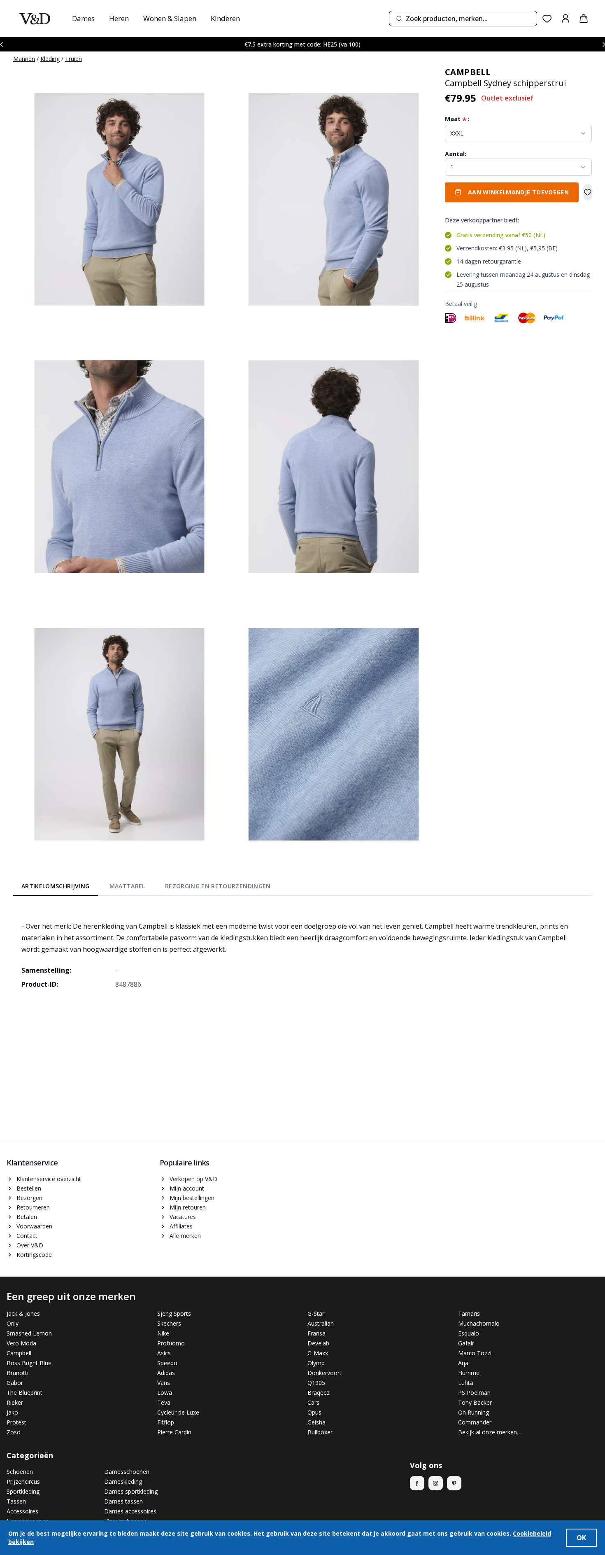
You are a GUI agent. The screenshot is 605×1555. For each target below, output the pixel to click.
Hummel (469, 1373)
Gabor (15, 1383)
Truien (73, 59)
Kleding (50, 59)
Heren (119, 18)
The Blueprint (24, 1392)
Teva (163, 1402)
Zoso (14, 1432)
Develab (318, 1343)
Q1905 (316, 1383)
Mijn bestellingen (192, 1198)
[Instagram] (435, 1483)
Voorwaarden (34, 1226)
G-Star (315, 1313)
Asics (164, 1353)
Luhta (465, 1383)
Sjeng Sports (174, 1313)
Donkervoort (324, 1373)
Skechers (169, 1323)
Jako (12, 1412)
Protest (16, 1422)
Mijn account (187, 1188)
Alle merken (185, 1236)
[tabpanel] (302, 949)
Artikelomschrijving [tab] (55, 886)
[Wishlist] (547, 18)
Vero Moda (21, 1343)
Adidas (166, 1373)
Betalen (26, 1217)
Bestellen (28, 1188)
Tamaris (469, 1313)
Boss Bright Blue (29, 1363)
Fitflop (165, 1422)
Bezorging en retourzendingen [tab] (218, 886)
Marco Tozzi (474, 1353)
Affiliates (181, 1226)
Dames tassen (123, 1501)
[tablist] (146, 887)
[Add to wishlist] (588, 192)
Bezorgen (29, 1198)
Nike (163, 1333)
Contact (26, 1236)
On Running (473, 1412)
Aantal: (455, 154)
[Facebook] (417, 1483)
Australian (320, 1323)
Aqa (463, 1363)
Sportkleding (23, 1491)
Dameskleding (123, 1481)
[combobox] (463, 18)
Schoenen (20, 1472)
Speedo (167, 1363)
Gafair (466, 1343)
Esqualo (468, 1333)
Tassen (16, 1501)
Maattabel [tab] (127, 886)
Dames (83, 18)
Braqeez (318, 1392)
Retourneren (33, 1207)
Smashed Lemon (29, 1333)
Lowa (164, 1392)
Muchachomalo (479, 1323)
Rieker (15, 1402)
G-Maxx (317, 1353)
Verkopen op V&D (193, 1179)
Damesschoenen (126, 1472)
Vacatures (183, 1217)
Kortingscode (34, 1254)
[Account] (565, 18)
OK (581, 1537)
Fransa (316, 1333)
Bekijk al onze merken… (489, 1432)
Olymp (316, 1363)
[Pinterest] (454, 1483)
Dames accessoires (130, 1511)
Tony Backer (475, 1402)
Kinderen (225, 18)
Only (13, 1323)
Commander (474, 1422)
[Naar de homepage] (34, 19)
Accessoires (22, 1511)
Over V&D (29, 1245)
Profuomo (171, 1343)
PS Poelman (474, 1392)
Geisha (316, 1422)
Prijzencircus (23, 1481)
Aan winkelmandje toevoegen (518, 192)
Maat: (457, 119)
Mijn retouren (188, 1207)
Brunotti (17, 1373)
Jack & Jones (23, 1313)
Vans (163, 1383)
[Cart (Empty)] (583, 18)
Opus (314, 1412)
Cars (313, 1402)
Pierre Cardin (174, 1432)
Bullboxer (320, 1432)
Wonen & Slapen (169, 18)
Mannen (24, 59)
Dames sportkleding (131, 1491)
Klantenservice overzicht (48, 1179)
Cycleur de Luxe (178, 1412)
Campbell (19, 1353)
